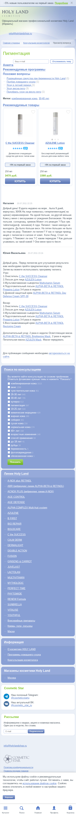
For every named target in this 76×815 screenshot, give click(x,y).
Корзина (70, 813)
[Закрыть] (71, 3)
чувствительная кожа (24, 391)
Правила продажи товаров (16, 771)
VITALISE (13, 609)
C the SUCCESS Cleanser (33, 276)
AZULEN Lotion (33, 279)
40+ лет (17, 431)
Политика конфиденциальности (18, 767)
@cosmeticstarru (20, 697)
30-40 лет (44, 98)
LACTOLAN (14, 572)
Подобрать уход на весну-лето (24, 91)
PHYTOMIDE (15, 593)
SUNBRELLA (15, 604)
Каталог (5, 813)
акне (15, 387)
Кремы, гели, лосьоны (20, 626)
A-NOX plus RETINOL (19, 480)
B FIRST (12, 518)
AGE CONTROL (16, 496)
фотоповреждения (21, 452)
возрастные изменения (25, 434)
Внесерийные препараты (21, 620)
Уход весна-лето (16, 88)
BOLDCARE (14, 529)
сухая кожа (18, 423)
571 (60, 148)
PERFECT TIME (16, 588)
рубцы (15, 445)
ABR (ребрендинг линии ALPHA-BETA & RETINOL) (36, 486)
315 (25, 148)
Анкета (8, 65)
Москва (12, 677)
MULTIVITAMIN (16, 577)
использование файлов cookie (39, 783)
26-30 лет (17, 394)
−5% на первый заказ (20, 165)
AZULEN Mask (33, 339)
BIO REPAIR (14, 523)
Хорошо (9, 797)
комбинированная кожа (24, 98)
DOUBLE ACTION (17, 550)
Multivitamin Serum (49, 283)
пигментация (19, 405)
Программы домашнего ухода (24, 654)
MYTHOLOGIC (16, 583)
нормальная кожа (22, 427)
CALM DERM (15, 540)
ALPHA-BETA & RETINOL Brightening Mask (27, 336)
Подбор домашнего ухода (21, 81)
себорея (17, 420)
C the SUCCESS (17, 534)
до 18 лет (17, 441)
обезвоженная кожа (22, 456)
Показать (15, 462)
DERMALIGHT (15, 545)
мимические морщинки (25, 412)
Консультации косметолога (23, 660)
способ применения (23, 438)
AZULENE (13, 513)
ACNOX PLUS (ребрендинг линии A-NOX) (31, 491)
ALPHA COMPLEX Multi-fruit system (27, 507)
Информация (14, 642)
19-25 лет (17, 409)
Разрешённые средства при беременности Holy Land (36, 78)
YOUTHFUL (14, 615)
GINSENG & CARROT (20, 561)
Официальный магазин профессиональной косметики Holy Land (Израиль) (38, 22)
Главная (38, 813)
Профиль (54, 813)
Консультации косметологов (36, 43)
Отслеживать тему (61, 61)
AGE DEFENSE (16, 502)
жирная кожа (19, 416)
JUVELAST (14, 566)
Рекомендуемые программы (24, 69)
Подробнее (61, 3)
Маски (11, 631)
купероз (17, 401)
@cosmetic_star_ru (21, 705)
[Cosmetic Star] (16, 759)
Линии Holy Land (16, 473)
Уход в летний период (19, 85)
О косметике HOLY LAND (22, 649)
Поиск (21, 813)
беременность (19, 449)
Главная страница (11, 43)
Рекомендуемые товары (21, 105)
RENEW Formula (17, 599)
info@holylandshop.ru (20, 33)
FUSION (12, 556)
